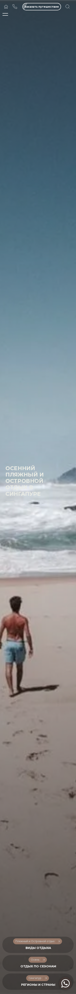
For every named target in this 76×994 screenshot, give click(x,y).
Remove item (59, 941)
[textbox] (38, 948)
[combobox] (38, 945)
